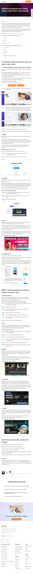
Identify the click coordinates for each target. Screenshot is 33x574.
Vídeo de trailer (3, 551)
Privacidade (27, 568)
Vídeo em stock (17, 566)
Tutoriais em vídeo (28, 551)
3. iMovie (4, 50)
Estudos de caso (17, 559)
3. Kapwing (5, 40)
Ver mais (2, 566)
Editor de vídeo (3, 563)
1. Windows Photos (6, 47)
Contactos (26, 547)
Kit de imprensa (27, 563)
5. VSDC (4, 53)
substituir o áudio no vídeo (14, 461)
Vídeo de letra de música (4, 556)
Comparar (16, 561)
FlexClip (20, 72)
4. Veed (4, 41)
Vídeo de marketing (4, 547)
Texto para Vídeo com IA (18, 549)
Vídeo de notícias (3, 549)
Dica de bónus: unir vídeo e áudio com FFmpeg (9, 55)
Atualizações (27, 558)
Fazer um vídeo (28, 1)
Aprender (16, 558)
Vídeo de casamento (4, 554)
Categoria (16, 563)
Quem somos (27, 556)
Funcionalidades (17, 568)
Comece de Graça (16, 519)
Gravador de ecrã (17, 551)
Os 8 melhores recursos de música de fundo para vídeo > (16, 33)
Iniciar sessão (22, 1)
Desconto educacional (28, 566)
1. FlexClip (4, 37)
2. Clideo (4, 38)
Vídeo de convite (3, 559)
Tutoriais (26, 549)
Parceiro (26, 561)
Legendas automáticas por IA (19, 547)
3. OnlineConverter (6, 43)
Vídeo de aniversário (4, 558)
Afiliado (26, 559)
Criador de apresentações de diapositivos (7, 561)
